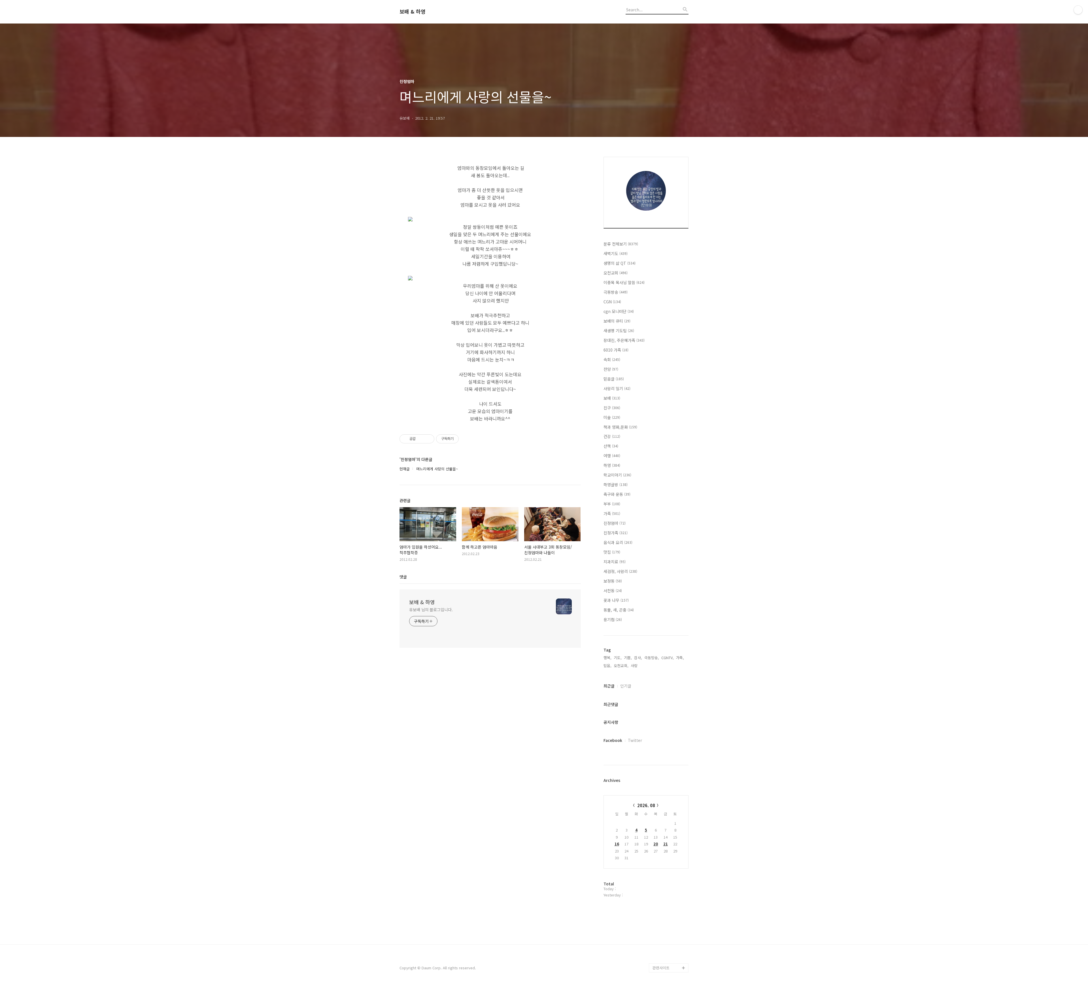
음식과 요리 (618, 542)
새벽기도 (616, 253)
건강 (612, 436)
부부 (612, 504)
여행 (612, 455)
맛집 (612, 552)
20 (655, 844)
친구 (612, 408)
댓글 (403, 576)
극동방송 (616, 292)
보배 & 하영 (413, 12)
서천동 (613, 590)
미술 (612, 417)
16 (617, 844)
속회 (612, 359)
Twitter (635, 740)
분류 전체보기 (621, 244)
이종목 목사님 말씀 (624, 282)
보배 (612, 398)
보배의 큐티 (617, 321)
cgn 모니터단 (619, 311)
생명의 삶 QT (620, 263)
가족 (612, 513)
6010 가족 (616, 350)
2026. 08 (646, 805)
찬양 (611, 369)
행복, (607, 657)
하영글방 (616, 484)
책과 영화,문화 (620, 427)
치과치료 (615, 561)
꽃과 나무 (616, 600)
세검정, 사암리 (620, 571)
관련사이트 (661, 967)
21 (665, 844)
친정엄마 (615, 523)
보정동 (613, 581)
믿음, (607, 665)
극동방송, (651, 657)
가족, (680, 657)
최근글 (609, 686)
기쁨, (628, 657)
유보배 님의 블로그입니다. (431, 609)
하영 (612, 465)
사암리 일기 (617, 388)
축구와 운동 (617, 494)
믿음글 (614, 379)
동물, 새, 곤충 (619, 610)
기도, (618, 657)
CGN (612, 301)
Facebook (613, 740)
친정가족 (616, 533)
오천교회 (616, 273)
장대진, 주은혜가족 (624, 340)
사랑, (635, 665)
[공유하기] (420, 439)
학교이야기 (617, 475)
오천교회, (621, 665)
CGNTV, (667, 657)
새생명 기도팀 (619, 330)
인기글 (625, 686)
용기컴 (613, 619)
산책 (611, 446)
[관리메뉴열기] (1078, 10)
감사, (638, 657)
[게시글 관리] (428, 439)
